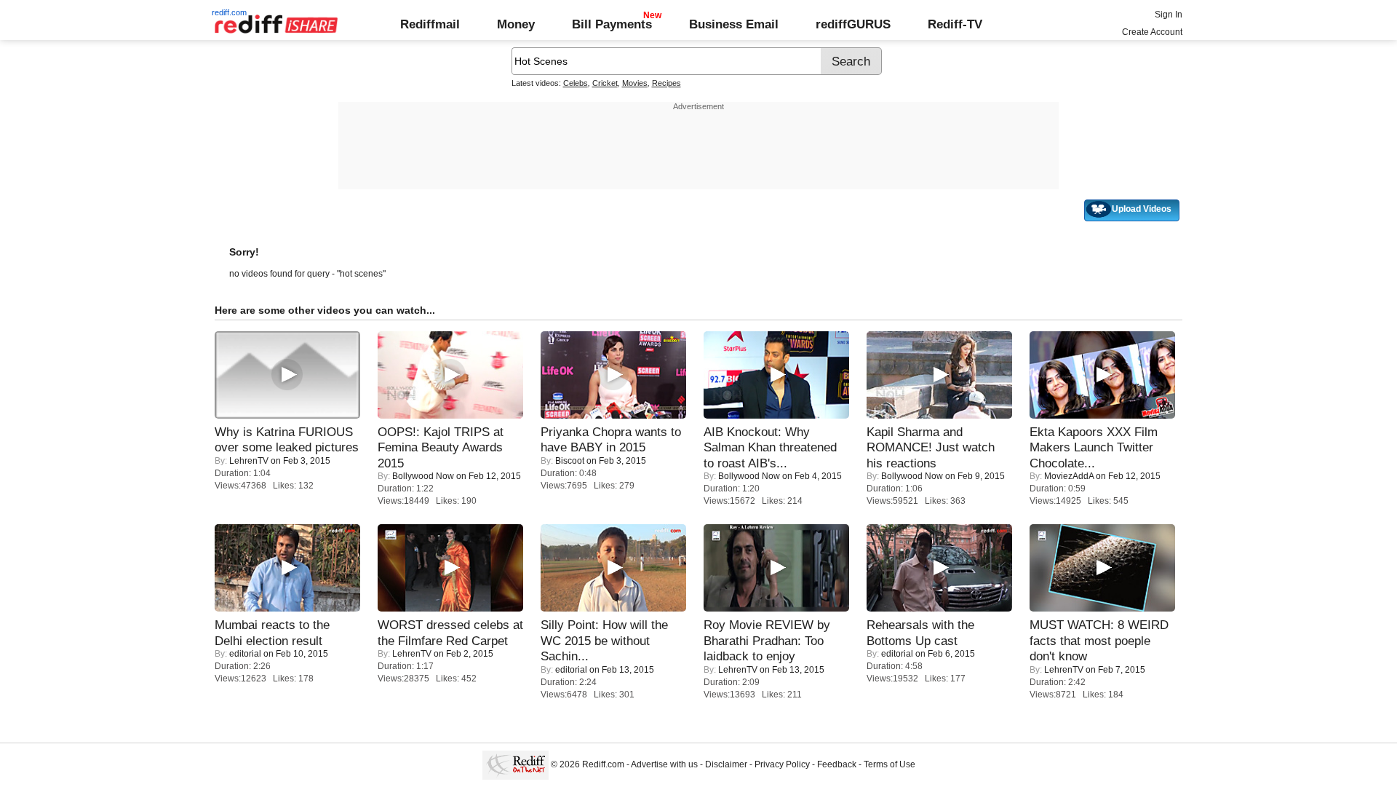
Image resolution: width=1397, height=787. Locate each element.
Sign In (1168, 14)
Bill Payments (612, 24)
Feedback (836, 764)
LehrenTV (248, 461)
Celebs (575, 83)
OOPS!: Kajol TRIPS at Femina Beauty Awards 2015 (441, 447)
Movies (635, 83)
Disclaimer (726, 764)
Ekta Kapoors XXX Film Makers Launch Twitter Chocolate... (1094, 447)
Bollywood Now (423, 476)
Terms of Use (889, 764)
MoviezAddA (1069, 476)
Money (516, 24)
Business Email (734, 24)
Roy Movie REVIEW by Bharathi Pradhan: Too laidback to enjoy (767, 640)
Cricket (605, 83)
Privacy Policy (782, 764)
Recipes (666, 83)
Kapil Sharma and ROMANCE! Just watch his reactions (931, 447)
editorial (245, 654)
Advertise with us (664, 764)
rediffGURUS (853, 24)
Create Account (1152, 32)
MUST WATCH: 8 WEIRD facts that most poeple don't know (1099, 640)
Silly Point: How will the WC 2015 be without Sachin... (604, 640)
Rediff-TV (955, 24)
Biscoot (569, 461)
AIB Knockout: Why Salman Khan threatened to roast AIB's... (770, 447)
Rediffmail (430, 24)
